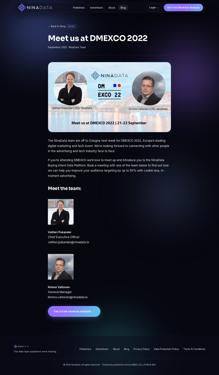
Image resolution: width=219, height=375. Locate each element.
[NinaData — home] (35, 7)
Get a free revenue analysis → (74, 311)
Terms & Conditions (194, 349)
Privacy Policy (142, 349)
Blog (123, 7)
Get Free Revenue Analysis (183, 7)
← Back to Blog (56, 26)
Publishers (79, 7)
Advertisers (96, 7)
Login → (154, 7)
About (111, 7)
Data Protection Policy (166, 349)
